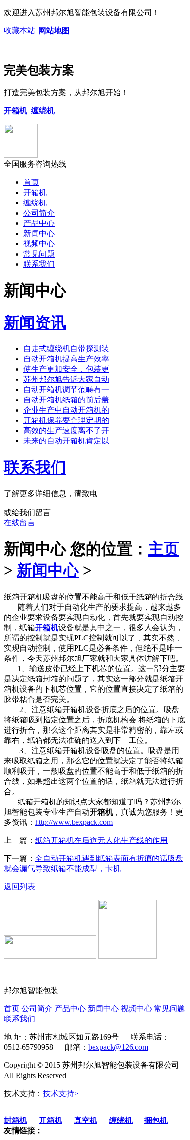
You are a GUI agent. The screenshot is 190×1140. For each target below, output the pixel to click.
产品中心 (39, 223)
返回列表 (19, 886)
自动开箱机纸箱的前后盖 (66, 400)
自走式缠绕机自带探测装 (66, 348)
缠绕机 (35, 203)
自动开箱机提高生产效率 (66, 359)
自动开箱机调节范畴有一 (66, 389)
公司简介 (39, 213)
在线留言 (19, 523)
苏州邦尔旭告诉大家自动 (66, 379)
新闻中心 (39, 233)
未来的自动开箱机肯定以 (66, 441)
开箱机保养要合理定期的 (66, 420)
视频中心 (39, 244)
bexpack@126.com (118, 1047)
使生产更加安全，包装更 (66, 369)
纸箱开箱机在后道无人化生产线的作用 (101, 840)
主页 (163, 549)
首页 (31, 182)
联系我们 (39, 264)
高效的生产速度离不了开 (66, 430)
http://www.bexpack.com (74, 822)
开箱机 (35, 192)
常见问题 (39, 254)
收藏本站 (19, 30)
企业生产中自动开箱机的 (66, 410)
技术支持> (60, 1093)
